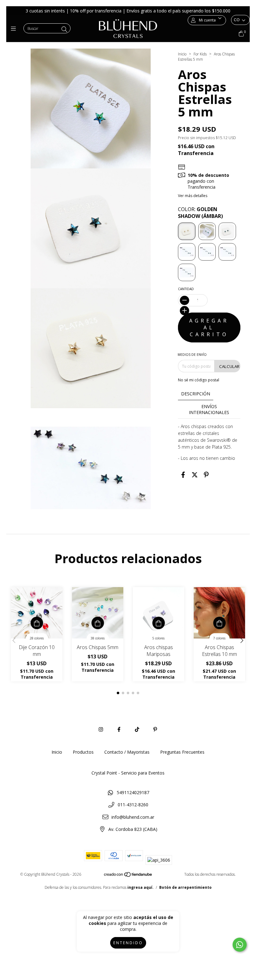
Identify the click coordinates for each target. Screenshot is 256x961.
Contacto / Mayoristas (127, 752)
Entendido (128, 942)
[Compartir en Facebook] (183, 474)
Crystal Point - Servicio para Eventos (128, 773)
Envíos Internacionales (209, 409)
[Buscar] (64, 29)
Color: (200, 212)
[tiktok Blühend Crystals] (137, 729)
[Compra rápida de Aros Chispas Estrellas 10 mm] (219, 623)
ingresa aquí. (140, 887)
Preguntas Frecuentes (182, 752)
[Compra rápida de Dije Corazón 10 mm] (37, 623)
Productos (83, 752)
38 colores (98, 638)
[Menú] (14, 28)
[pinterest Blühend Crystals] (155, 729)
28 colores (37, 638)
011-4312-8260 (133, 805)
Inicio (182, 54)
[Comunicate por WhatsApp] (240, 945)
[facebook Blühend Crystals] (119, 729)
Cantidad (186, 289)
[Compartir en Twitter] (195, 474)
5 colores (158, 638)
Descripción (195, 394)
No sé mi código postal (198, 380)
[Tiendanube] (128, 876)
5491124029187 (133, 792)
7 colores (219, 638)
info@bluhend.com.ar (132, 817)
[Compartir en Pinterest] (206, 474)
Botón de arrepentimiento (185, 887)
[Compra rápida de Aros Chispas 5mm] (97, 623)
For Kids (201, 54)
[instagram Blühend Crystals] (100, 729)
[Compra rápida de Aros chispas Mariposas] (158, 623)
